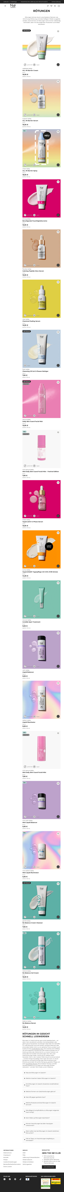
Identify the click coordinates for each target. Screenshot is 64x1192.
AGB (24, 1153)
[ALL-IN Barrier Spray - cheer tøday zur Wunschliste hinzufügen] (58, 131)
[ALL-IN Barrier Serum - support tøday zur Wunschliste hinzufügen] (58, 81)
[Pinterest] (15, 1179)
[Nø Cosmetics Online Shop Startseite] (28, 6)
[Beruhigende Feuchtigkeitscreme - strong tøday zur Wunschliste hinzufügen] (58, 181)
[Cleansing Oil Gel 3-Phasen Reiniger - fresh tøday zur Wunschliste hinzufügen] (58, 332)
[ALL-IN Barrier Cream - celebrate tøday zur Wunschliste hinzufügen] (58, 31)
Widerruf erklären (28, 1162)
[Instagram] (4, 1179)
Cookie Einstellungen (10, 1162)
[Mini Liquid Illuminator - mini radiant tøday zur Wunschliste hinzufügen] (58, 833)
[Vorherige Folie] (24, 48)
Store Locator (7, 1166)
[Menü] (5, 6)
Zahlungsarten (27, 1164)
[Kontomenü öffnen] (55, 6)
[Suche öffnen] (47, 6)
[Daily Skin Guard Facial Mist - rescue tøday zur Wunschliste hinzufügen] (58, 382)
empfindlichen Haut (37, 1048)
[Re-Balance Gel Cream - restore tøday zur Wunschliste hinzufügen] (58, 933)
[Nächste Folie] (58, 48)
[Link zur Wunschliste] (51, 6)
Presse (5, 1159)
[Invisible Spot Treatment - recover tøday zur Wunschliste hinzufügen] (58, 582)
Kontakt (6, 1157)
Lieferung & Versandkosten (31, 1157)
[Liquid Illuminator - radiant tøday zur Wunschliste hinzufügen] (58, 683)
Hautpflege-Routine (31, 1063)
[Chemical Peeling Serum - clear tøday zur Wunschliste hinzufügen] (58, 282)
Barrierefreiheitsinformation (12, 1164)
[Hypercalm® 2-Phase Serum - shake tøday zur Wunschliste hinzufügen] (58, 482)
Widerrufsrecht (27, 1159)
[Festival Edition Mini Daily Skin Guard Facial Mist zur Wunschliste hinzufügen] (58, 432)
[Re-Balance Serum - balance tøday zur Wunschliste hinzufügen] (58, 983)
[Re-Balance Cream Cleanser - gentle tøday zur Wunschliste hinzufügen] (58, 883)
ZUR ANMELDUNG (49, 1167)
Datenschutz (7, 1153)
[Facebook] (10, 1179)
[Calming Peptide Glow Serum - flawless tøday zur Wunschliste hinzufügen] (58, 231)
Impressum (7, 1155)
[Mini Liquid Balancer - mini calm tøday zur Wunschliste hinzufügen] (58, 783)
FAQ (24, 1155)
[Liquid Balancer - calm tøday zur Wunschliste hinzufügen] (58, 633)
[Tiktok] (20, 1179)
